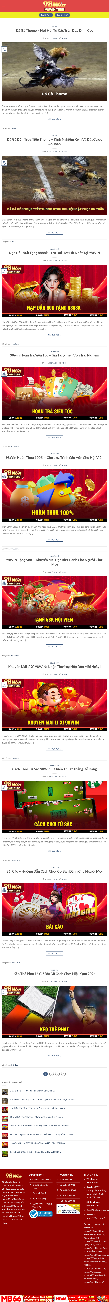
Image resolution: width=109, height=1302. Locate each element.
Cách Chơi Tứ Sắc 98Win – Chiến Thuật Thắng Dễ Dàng (54, 769)
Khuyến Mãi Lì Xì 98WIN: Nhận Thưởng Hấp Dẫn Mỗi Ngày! (54, 667)
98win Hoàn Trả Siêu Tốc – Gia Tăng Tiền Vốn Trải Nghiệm (54, 355)
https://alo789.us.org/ (94, 1282)
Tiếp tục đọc (54, 119)
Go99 (91, 1244)
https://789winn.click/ (94, 1258)
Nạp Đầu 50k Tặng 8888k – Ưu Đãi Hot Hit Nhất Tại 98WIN (54, 253)
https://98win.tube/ (96, 1218)
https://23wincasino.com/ (95, 1241)
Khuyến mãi (55, 249)
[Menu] (3, 6)
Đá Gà (54, 27)
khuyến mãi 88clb (95, 1251)
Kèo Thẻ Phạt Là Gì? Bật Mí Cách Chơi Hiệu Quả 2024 (55, 974)
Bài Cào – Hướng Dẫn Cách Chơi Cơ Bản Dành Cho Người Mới (54, 871)
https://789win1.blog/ (94, 1231)
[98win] (54, 6)
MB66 (90, 1227)
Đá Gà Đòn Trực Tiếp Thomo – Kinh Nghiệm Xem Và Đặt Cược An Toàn (42, 1099)
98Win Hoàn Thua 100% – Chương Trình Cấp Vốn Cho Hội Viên (54, 458)
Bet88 (98, 1244)
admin (64, 38)
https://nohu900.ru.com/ (95, 1261)
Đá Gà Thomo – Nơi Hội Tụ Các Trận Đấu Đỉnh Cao (54, 30)
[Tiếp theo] (63, 1074)
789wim (100, 1234)
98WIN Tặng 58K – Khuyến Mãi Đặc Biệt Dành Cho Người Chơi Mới (41, 1134)
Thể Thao (54, 970)
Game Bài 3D (54, 765)
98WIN (95, 1182)
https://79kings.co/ (92, 1272)
